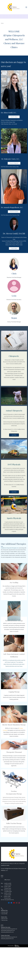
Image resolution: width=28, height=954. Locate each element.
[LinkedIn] (9, 903)
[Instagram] (19, 903)
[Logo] (11, 7)
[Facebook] (11, 903)
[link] (14, 129)
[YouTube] (14, 903)
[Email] (17, 903)
